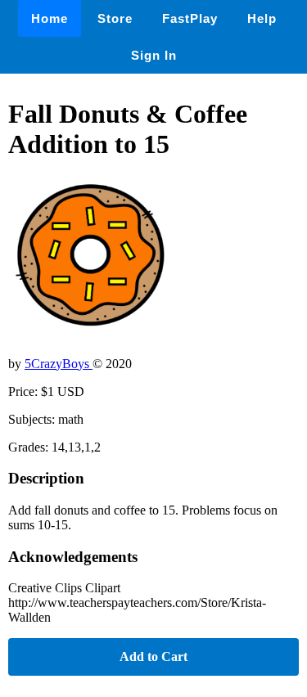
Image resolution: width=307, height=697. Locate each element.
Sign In (154, 55)
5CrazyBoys (59, 364)
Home (49, 18)
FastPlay (190, 18)
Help (262, 18)
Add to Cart (153, 656)
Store (115, 18)
